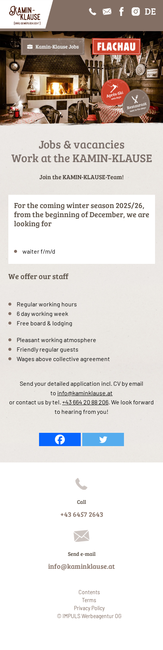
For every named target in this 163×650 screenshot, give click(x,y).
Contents (89, 592)
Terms (89, 600)
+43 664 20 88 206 (85, 401)
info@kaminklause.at (85, 392)
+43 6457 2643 (81, 514)
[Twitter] (103, 439)
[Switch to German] (150, 11)
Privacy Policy (89, 608)
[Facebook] (60, 439)
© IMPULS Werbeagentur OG (89, 616)
